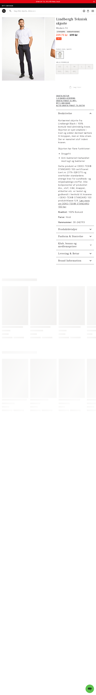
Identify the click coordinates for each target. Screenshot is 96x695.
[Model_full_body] (23, 49)
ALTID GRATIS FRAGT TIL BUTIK (13, 6)
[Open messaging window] (90, 689)
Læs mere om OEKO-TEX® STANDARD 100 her (74, 203)
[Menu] (93, 11)
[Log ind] (84, 10)
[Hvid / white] (60, 55)
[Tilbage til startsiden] (4, 11)
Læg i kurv (77, 87)
